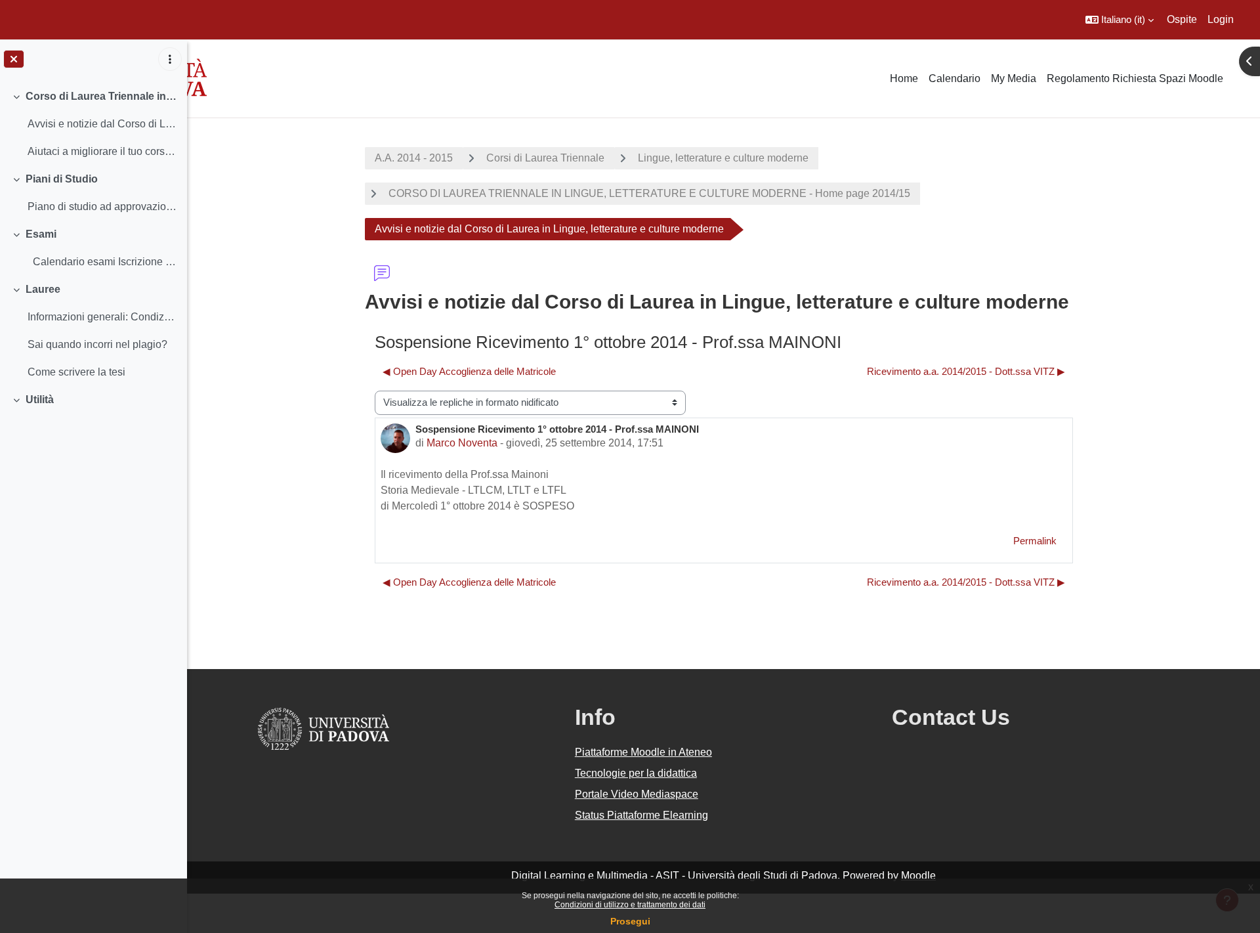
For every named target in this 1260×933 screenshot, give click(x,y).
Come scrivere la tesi (76, 372)
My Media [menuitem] (1013, 78)
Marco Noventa (462, 442)
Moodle (918, 875)
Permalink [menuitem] (1035, 540)
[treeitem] (93, 124)
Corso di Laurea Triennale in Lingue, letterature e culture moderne (101, 96)
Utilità (40, 399)
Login (1221, 19)
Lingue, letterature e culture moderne (723, 157)
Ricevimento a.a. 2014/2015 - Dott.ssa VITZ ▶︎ (966, 371)
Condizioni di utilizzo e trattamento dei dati (630, 904)
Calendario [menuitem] (954, 78)
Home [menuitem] (904, 78)
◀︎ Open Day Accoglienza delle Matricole (469, 371)
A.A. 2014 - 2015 (414, 157)
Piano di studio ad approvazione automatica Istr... (102, 206)
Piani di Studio (62, 178)
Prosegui (630, 921)
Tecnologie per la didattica (636, 773)
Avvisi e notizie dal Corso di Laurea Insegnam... (102, 123)
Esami (41, 234)
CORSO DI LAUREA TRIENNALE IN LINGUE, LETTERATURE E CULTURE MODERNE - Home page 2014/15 (649, 193)
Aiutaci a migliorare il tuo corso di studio (102, 151)
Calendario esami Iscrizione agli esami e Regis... (102, 261)
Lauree (43, 289)
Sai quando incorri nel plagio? (97, 344)
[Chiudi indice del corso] (13, 59)
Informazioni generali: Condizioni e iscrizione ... (102, 316)
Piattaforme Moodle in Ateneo (643, 752)
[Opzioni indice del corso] (170, 59)
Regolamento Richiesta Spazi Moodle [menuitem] (1135, 78)
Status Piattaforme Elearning (641, 815)
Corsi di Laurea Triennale (545, 157)
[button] (1120, 19)
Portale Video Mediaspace (636, 794)
